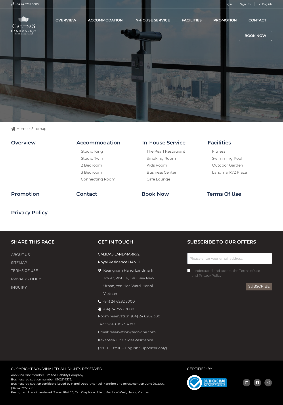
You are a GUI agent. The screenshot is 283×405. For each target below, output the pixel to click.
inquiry (19, 287)
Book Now (255, 36)
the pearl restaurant (166, 152)
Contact (257, 20)
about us (20, 255)
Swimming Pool (227, 159)
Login (228, 4)
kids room (157, 165)
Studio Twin (92, 159)
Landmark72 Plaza (229, 173)
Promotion (225, 20)
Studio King (92, 152)
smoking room (161, 159)
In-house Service (152, 20)
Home (22, 129)
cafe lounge (158, 179)
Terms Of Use (224, 194)
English (267, 4)
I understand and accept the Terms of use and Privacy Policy (225, 273)
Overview (65, 20)
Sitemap (19, 263)
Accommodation (105, 20)
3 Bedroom (91, 173)
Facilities (192, 20)
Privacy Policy (29, 212)
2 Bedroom (91, 165)
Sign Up (245, 4)
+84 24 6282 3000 (27, 4)
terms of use (24, 271)
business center (161, 173)
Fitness (218, 152)
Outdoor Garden (227, 165)
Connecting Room (98, 179)
